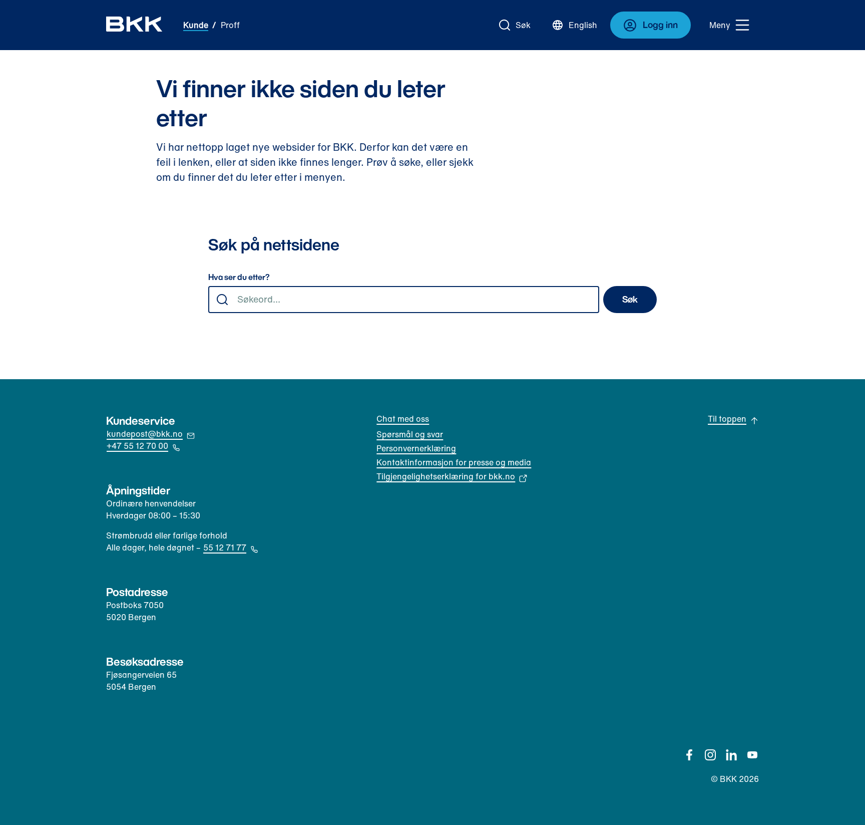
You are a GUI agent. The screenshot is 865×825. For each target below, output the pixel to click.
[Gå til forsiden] (134, 25)
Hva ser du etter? (239, 277)
